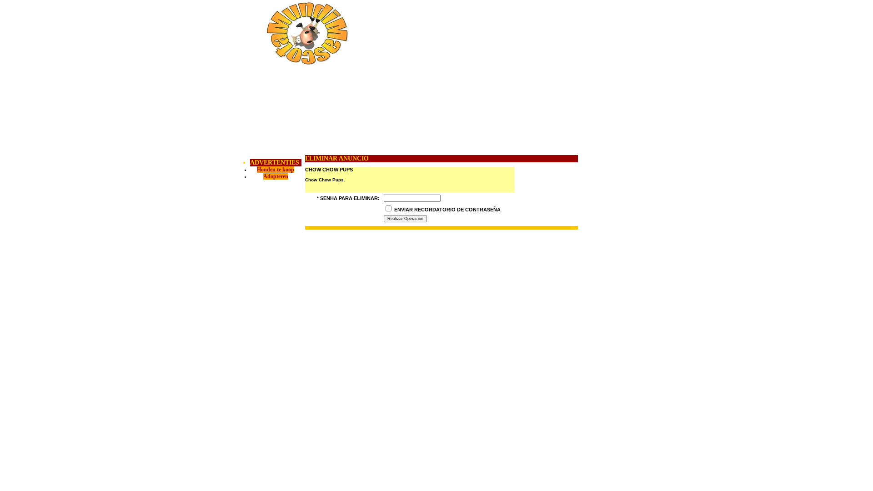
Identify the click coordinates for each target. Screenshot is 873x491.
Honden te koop (275, 169)
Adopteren (275, 176)
